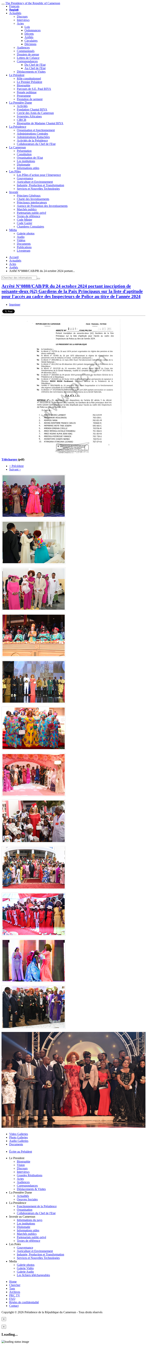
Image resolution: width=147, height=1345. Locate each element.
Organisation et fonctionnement (36, 130)
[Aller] (38, 278)
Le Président (16, 75)
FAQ (12, 1298)
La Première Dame (20, 102)
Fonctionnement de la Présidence (37, 1206)
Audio (20, 236)
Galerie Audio (25, 1271)
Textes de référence (28, 216)
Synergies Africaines (29, 116)
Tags (12, 1288)
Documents (24, 243)
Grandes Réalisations (29, 1175)
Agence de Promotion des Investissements (42, 205)
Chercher (14, 1285)
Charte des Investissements (33, 199)
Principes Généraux (29, 195)
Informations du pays (29, 1220)
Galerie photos (25, 233)
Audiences (23, 47)
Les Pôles (15, 171)
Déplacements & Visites (31, 1189)
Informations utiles (28, 168)
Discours (22, 16)
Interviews (23, 20)
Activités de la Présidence (32, 140)
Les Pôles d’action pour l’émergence (39, 175)
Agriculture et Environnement (35, 181)
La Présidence (17, 126)
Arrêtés (28, 37)
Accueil (14, 257)
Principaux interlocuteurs (32, 202)
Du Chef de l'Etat (35, 64)
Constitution (24, 154)
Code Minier (24, 219)
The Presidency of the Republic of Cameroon (32, 3)
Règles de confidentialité (24, 1302)
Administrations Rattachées (33, 137)
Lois (27, 26)
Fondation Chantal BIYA (32, 109)
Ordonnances (32, 30)
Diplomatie (23, 164)
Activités (22, 106)
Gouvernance (25, 178)
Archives (14, 1292)
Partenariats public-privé (31, 212)
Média (13, 230)
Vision (21, 1165)
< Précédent (16, 466)
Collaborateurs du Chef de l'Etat (36, 144)
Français (14, 6)
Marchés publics (27, 209)
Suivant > (15, 469)
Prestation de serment (29, 99)
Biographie (23, 85)
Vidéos (21, 240)
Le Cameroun (17, 147)
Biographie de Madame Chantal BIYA (40, 123)
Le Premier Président (29, 82)
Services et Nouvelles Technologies (38, 188)
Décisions (30, 44)
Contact (14, 1305)
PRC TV (14, 1295)
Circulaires (31, 40)
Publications (24, 247)
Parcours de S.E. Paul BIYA (34, 88)
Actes (20, 23)
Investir (13, 192)
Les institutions (26, 161)
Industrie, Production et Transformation (40, 185)
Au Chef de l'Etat (35, 68)
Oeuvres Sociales (27, 1199)
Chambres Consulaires (30, 226)
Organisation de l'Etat (30, 157)
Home (13, 1281)
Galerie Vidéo (25, 1268)
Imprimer (14, 304)
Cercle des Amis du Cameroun (35, 113)
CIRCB (21, 119)
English (13, 9)
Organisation (24, 1209)
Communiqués (25, 51)
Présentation (24, 150)
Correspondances (27, 61)
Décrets (29, 33)
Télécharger (10, 459)
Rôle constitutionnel (29, 78)
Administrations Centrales (32, 133)
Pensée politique (27, 92)
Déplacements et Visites (31, 71)
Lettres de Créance (28, 57)
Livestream (23, 250)
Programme (24, 95)
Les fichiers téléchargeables (33, 1275)
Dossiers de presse (28, 54)
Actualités (15, 13)
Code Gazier (24, 223)
